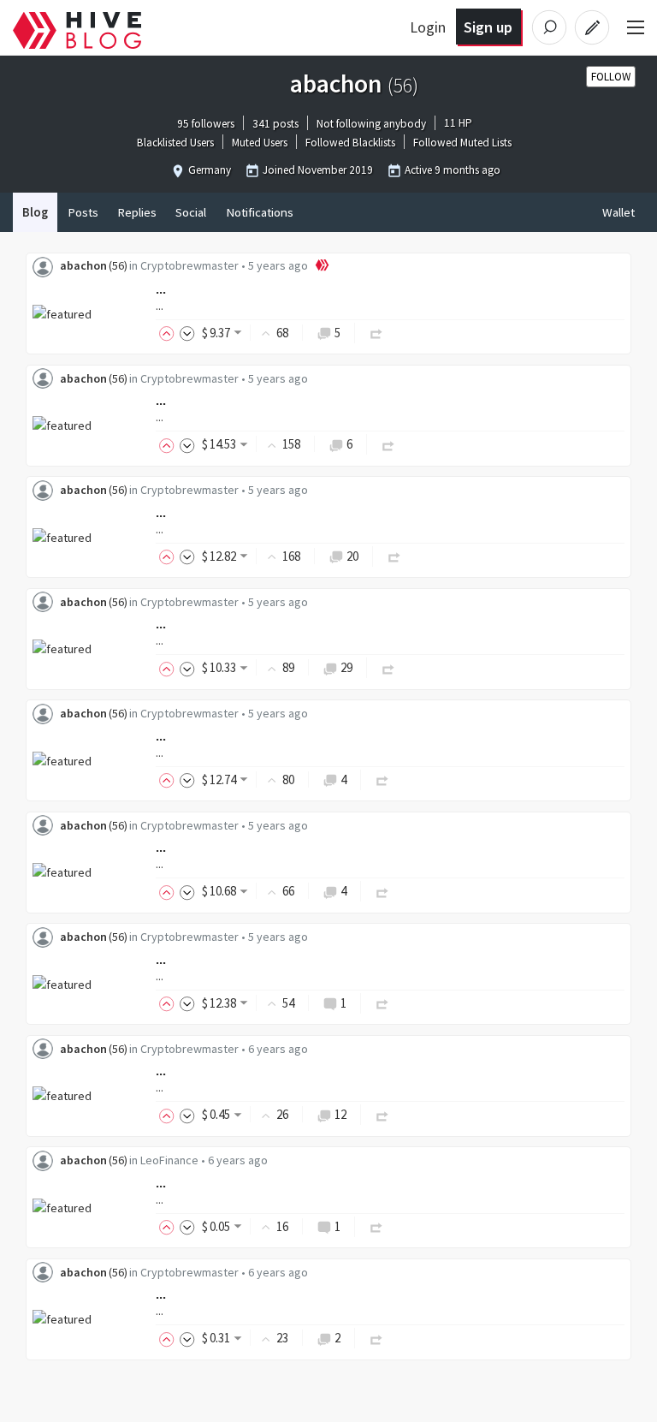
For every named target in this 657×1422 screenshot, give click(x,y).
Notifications (259, 212)
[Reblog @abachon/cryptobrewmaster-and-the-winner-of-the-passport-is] (394, 556)
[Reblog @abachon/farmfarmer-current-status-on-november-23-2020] (376, 1226)
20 (352, 556)
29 (346, 667)
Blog (35, 212)
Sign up (488, 27)
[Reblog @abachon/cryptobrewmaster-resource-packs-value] (376, 1338)
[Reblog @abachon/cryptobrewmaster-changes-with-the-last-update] (376, 332)
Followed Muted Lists (462, 143)
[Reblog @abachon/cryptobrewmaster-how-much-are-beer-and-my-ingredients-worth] (382, 1114)
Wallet (618, 212)
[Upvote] (169, 332)
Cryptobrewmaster (189, 265)
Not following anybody (371, 123)
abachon (83, 265)
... (161, 289)
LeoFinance (169, 1160)
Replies (137, 212)
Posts (83, 212)
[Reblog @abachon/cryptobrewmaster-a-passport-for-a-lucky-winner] (388, 667)
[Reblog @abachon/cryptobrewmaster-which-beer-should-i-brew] (382, 1003)
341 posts (275, 123)
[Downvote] (187, 332)
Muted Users (259, 143)
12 (340, 1114)
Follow (610, 76)
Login (428, 27)
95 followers (205, 123)
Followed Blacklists (350, 143)
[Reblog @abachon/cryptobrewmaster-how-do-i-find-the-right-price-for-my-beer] (382, 891)
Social (190, 212)
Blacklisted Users (175, 143)
